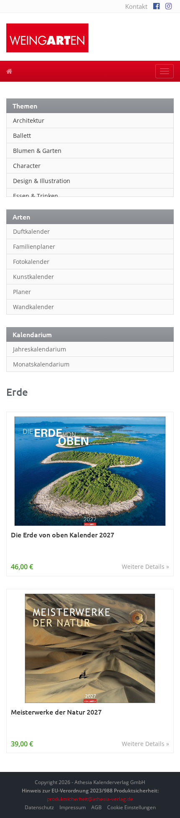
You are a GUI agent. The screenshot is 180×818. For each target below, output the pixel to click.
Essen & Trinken (35, 196)
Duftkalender (31, 231)
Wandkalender (33, 307)
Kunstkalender (33, 277)
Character (27, 166)
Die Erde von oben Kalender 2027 (62, 534)
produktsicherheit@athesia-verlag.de (90, 799)
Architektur (28, 120)
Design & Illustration (41, 181)
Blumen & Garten (37, 151)
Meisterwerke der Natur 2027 (56, 711)
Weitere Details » (145, 566)
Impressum (72, 807)
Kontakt (136, 6)
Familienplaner (34, 246)
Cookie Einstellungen (131, 807)
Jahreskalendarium (39, 349)
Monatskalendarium (41, 364)
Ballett (22, 135)
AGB (96, 807)
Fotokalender (31, 262)
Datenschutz (39, 807)
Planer (22, 292)
